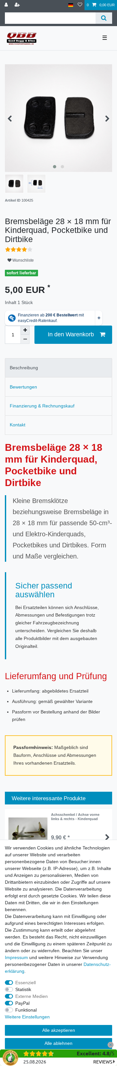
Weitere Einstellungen (27, 1016)
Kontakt (17, 424)
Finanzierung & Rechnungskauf (42, 405)
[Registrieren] (17, 5)
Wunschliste (22, 260)
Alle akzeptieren (58, 1030)
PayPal (22, 1003)
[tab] (58, 367)
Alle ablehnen (58, 1043)
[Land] (70, 5)
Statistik (23, 989)
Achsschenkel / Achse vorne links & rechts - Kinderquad (75, 816)
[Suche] (104, 18)
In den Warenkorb (71, 334)
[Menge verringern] (25, 339)
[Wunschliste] (79, 5)
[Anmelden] (6, 5)
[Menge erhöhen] (25, 330)
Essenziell (25, 982)
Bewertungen (23, 386)
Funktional (26, 1010)
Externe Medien (31, 996)
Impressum (16, 957)
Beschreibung (24, 367)
